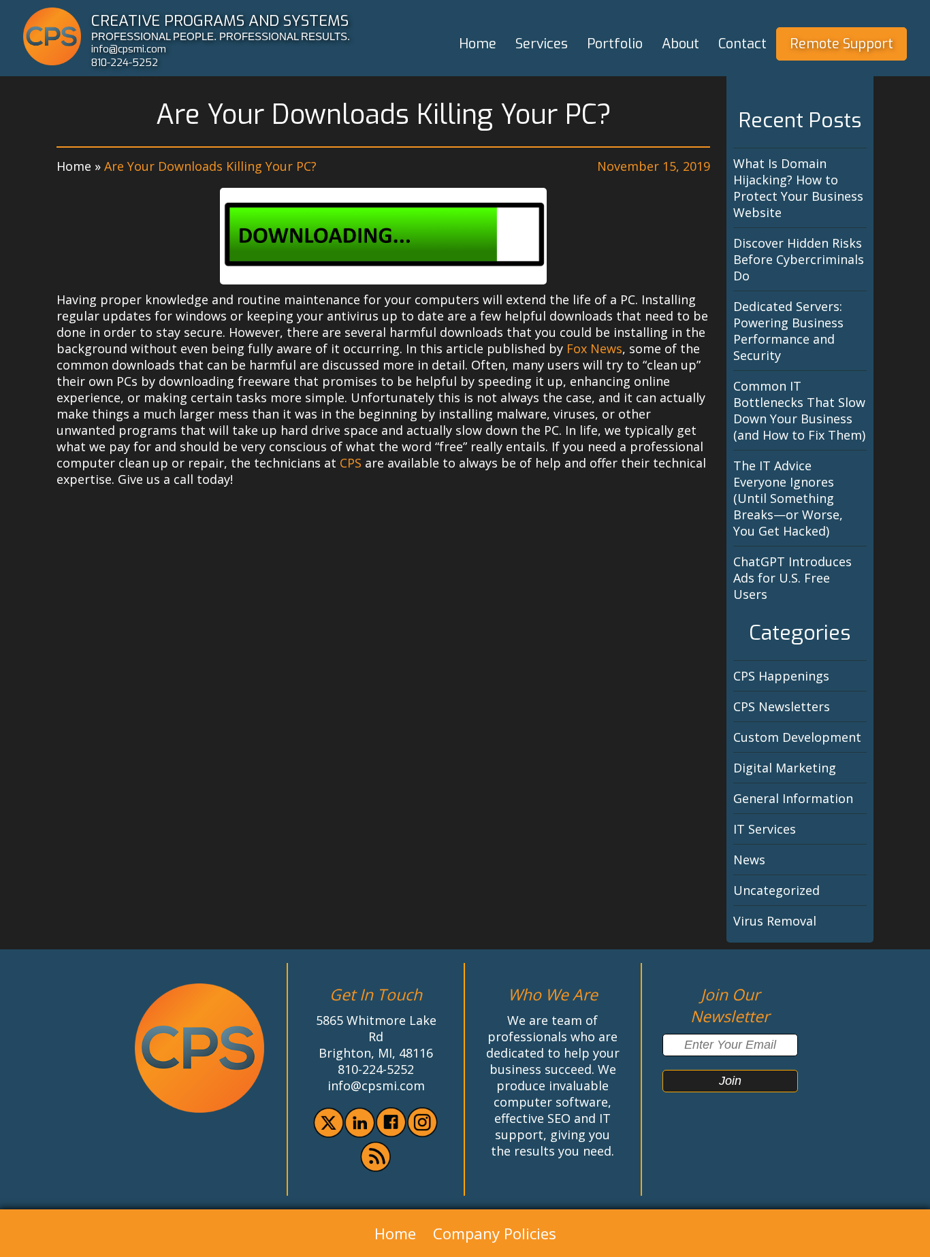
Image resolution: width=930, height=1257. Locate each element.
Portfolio (615, 44)
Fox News (594, 348)
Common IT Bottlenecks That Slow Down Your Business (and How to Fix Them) (799, 410)
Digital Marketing (784, 768)
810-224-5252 (124, 62)
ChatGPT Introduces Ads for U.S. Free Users (792, 577)
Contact (742, 44)
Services (541, 44)
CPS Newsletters (781, 706)
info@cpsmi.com (128, 49)
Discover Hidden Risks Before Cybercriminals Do (798, 259)
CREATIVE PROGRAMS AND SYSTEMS (220, 20)
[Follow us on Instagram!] (422, 1132)
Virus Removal (774, 921)
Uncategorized (776, 890)
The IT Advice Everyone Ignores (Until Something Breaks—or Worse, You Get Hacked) (788, 498)
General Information (793, 798)
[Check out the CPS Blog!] (375, 1167)
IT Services (764, 829)
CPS (351, 463)
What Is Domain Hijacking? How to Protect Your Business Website (798, 188)
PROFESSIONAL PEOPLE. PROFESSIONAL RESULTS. (220, 36)
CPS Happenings (781, 676)
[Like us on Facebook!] (391, 1132)
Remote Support (841, 44)
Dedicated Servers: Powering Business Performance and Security (788, 330)
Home (477, 44)
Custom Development (797, 737)
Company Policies (494, 1233)
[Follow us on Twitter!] (328, 1133)
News (749, 859)
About (680, 44)
